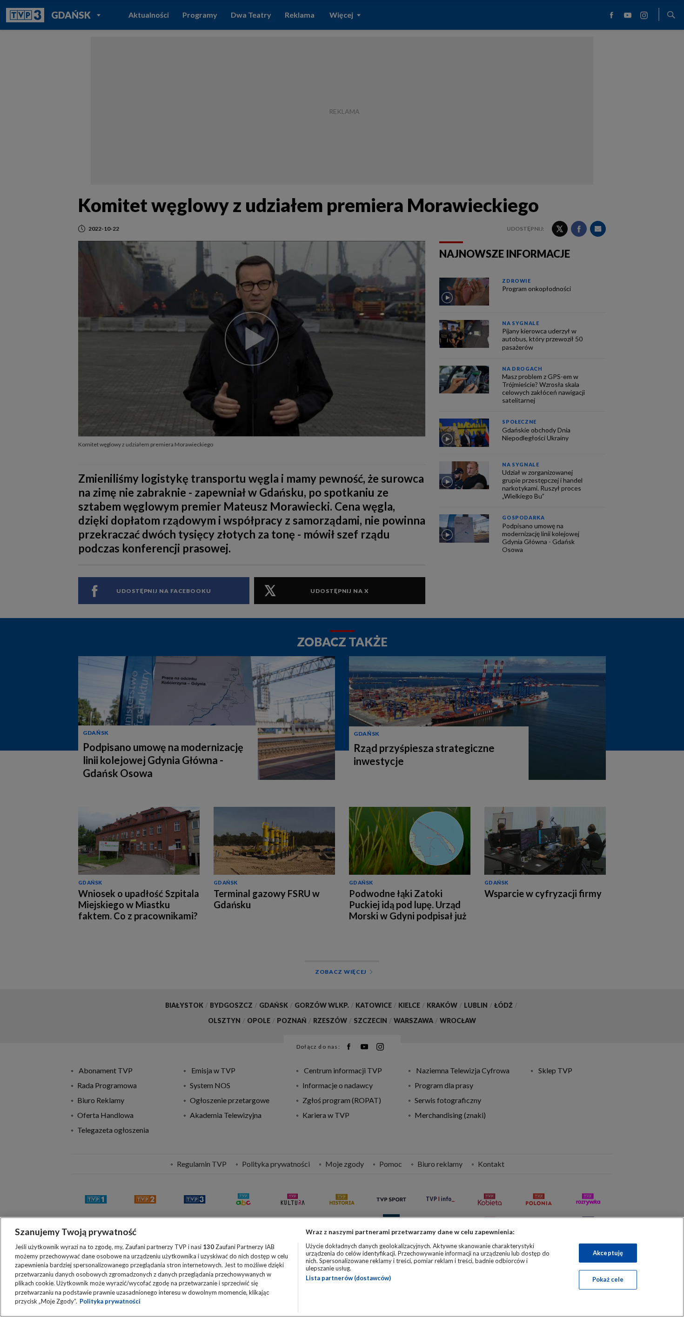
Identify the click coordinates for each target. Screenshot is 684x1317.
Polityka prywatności (110, 1301)
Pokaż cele (608, 1279)
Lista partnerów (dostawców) (348, 1278)
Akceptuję (608, 1253)
